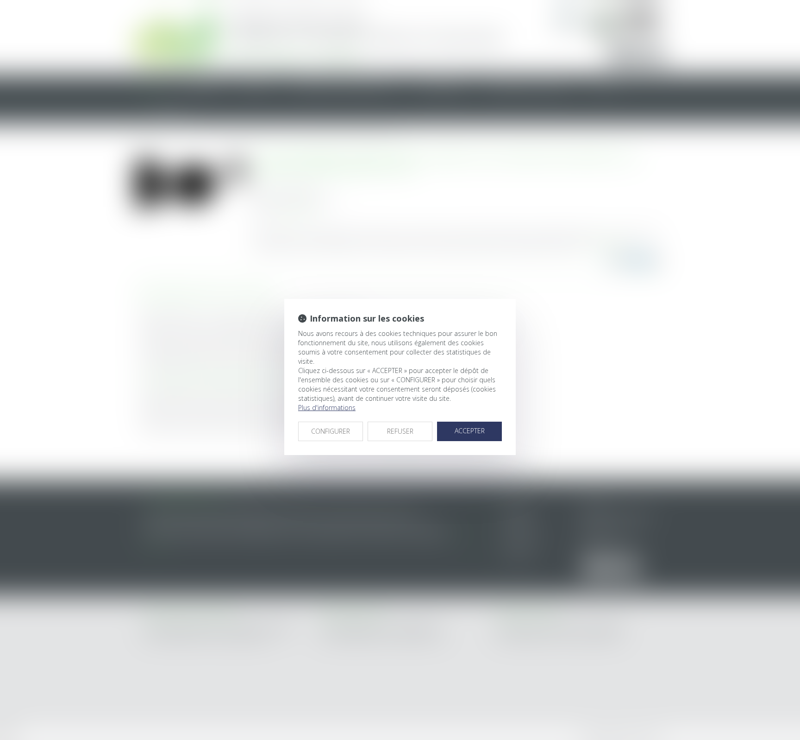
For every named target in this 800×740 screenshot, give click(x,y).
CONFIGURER (330, 431)
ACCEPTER (470, 430)
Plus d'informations (327, 407)
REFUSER (400, 431)
